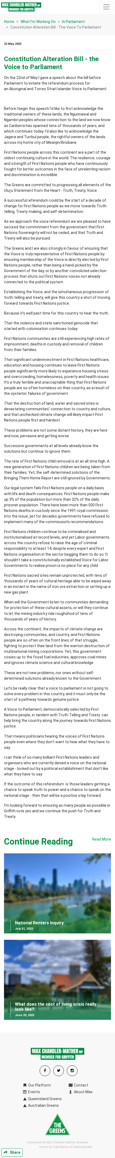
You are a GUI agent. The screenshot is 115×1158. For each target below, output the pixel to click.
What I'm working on (38, 21)
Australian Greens (43, 1105)
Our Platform (39, 1085)
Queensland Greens (44, 1099)
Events (33, 1092)
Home (9, 21)
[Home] (21, 7)
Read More (101, 839)
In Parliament (73, 21)
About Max (83, 1092)
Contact (80, 1085)
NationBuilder (83, 1147)
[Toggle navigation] (106, 7)
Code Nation (60, 1147)
